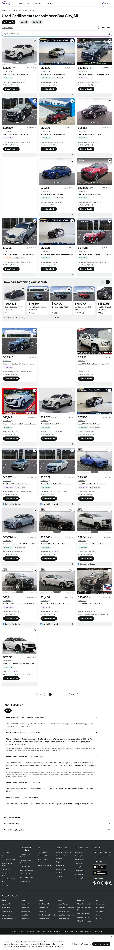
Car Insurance (61, 869)
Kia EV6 (98, 919)
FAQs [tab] (8, 711)
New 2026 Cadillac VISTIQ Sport (60, 308)
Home (4, 10)
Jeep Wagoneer (63, 911)
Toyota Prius (6, 908)
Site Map (59, 877)
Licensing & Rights (69, 931)
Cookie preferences (81, 944)
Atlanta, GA (78, 867)
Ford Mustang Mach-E (47, 915)
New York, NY (79, 874)
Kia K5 (98, 915)
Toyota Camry (6, 915)
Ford (41, 900)
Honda (22, 900)
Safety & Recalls (25, 874)
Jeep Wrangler (63, 904)
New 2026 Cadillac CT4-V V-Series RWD (14, 308)
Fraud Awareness (86, 931)
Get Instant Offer (44, 856)
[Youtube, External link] (102, 883)
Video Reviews (25, 881)
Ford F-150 (43, 911)
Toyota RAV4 (6, 904)
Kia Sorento (100, 908)
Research (38, 3)
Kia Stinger (99, 911)
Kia (97, 900)
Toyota (4, 900)
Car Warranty (60, 866)
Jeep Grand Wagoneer (66, 915)
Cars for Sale (12, 10)
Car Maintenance (62, 873)
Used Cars (5, 852)
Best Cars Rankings (26, 870)
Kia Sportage (100, 904)
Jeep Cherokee (63, 919)
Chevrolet (80, 900)
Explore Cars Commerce (101, 852)
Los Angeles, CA (80, 860)
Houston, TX (79, 856)
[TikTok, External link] (94, 883)
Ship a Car (59, 862)
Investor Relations (43, 931)
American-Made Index (27, 877)
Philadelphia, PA (80, 871)
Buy (20, 3)
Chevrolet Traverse (83, 914)
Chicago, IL (78, 852)
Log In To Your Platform (101, 856)
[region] (57, 942)
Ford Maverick (44, 904)
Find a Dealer (6, 869)
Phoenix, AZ (79, 863)
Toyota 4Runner (7, 919)
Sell (28, 3)
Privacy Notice (20, 942)
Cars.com (14, 944)
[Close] (111, 936)
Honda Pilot (24, 915)
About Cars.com (17, 931)
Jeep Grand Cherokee (66, 908)
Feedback (98, 931)
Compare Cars (25, 866)
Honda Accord (25, 911)
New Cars (5, 856)
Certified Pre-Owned (9, 860)
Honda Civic (24, 908)
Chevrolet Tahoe (83, 917)
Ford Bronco (43, 908)
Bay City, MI (23, 10)
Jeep (60, 900)
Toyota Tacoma (7, 911)
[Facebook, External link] (98, 883)
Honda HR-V (24, 919)
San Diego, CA (79, 878)
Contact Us (30, 931)
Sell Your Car (42, 852)
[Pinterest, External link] (110, 883)
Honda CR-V (24, 904)
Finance (50, 3)
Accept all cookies (101, 944)
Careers (57, 931)
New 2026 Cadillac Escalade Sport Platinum (37, 308)
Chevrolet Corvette (84, 904)
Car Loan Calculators (63, 852)
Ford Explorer (44, 919)
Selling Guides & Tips (45, 866)
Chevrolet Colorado (84, 921)
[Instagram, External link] (106, 883)
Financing (5, 885)
